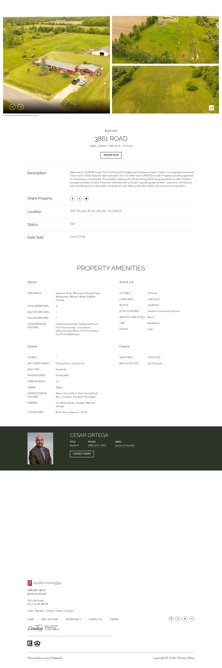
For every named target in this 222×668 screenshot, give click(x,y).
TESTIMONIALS (73, 620)
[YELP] (192, 618)
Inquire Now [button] (111, 155)
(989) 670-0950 (97, 445)
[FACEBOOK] (171, 618)
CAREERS (114, 620)
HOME (30, 620)
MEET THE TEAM (50, 620)
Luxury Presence (52, 658)
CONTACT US (95, 620)
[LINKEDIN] (185, 618)
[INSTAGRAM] (178, 618)
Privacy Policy (186, 658)
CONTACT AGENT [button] (82, 454)
